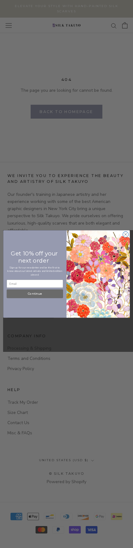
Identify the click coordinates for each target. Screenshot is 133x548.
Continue (35, 294)
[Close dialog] (125, 234)
